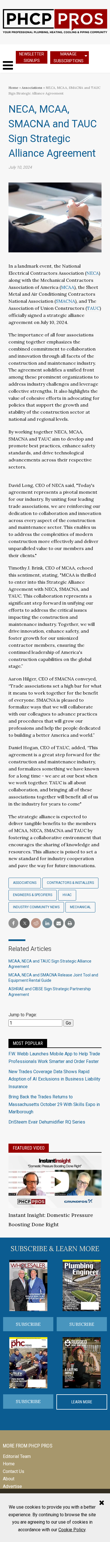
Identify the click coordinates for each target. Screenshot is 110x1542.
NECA (92, 273)
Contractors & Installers (70, 883)
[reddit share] (36, 923)
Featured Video (29, 1148)
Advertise (12, 1486)
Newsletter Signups (31, 57)
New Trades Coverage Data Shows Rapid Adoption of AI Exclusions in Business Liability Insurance (54, 1079)
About (8, 1478)
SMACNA (65, 301)
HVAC (67, 895)
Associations (32, 87)
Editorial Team (17, 1456)
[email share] (58, 923)
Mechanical (80, 907)
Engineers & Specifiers (32, 895)
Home (13, 87)
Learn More (81, 1402)
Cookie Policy (71, 1529)
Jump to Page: (22, 1014)
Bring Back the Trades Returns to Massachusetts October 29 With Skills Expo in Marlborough (54, 1104)
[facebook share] (13, 923)
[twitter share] (25, 923)
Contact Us (13, 1471)
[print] (70, 923)
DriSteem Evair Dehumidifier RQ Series (46, 1122)
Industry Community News (36, 907)
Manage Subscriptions (68, 57)
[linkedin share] (47, 923)
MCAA (67, 287)
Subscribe (28, 1324)
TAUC (93, 308)
